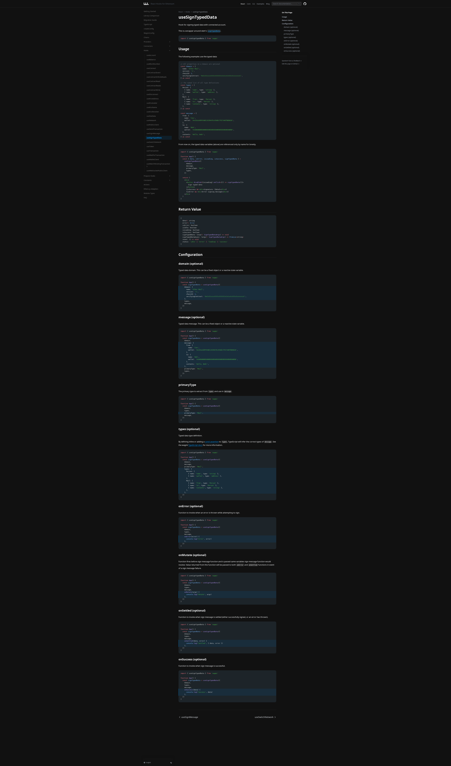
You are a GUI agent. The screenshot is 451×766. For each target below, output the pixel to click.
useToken (150, 146)
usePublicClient (153, 125)
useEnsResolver (153, 112)
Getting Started (150, 11)
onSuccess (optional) (292, 51)
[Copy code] (273, 38)
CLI (253, 4)
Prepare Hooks (149, 176)
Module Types (149, 193)
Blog (268, 4)
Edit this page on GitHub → (290, 64)
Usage (284, 17)
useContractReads (154, 86)
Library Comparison (151, 16)
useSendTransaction (155, 129)
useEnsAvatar (152, 103)
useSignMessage (153, 133)
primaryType (289, 34)
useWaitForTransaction (156, 155)
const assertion (212, 441)
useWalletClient (153, 159)
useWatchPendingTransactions (158, 165)
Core (249, 4)
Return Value (287, 20)
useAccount (151, 55)
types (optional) (290, 37)
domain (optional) (291, 27)
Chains (146, 37)
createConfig (149, 29)
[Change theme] (171, 762)
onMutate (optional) (291, 44)
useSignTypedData (154, 138)
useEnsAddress (153, 99)
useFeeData (151, 116)
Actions (147, 184)
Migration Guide (150, 20)
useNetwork (151, 120)
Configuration (287, 24)
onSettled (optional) (291, 47)
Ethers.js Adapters (151, 189)
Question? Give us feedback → (291, 61)
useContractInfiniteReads (157, 77)
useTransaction (153, 151)
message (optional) (291, 30)
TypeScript (148, 24)
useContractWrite (153, 90)
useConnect (151, 68)
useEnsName (152, 107)
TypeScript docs (195, 445)
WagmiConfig (149, 33)
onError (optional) (291, 41)
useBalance (151, 59)
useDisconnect (152, 94)
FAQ (145, 197)
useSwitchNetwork (154, 142)
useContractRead (153, 81)
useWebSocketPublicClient (157, 170)
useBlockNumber (153, 64)
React (243, 4)
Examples (260, 4)
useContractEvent (153, 72)
